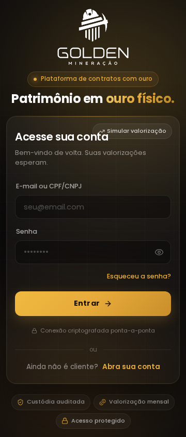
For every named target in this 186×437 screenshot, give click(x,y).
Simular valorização (136, 131)
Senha (26, 231)
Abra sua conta (131, 367)
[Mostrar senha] (159, 252)
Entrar (86, 303)
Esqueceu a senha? (139, 276)
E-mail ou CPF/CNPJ (49, 186)
